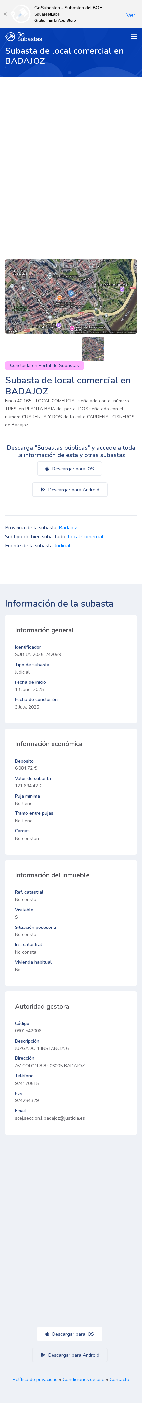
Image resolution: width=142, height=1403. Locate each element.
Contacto (119, 1379)
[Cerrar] (5, 14)
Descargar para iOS (72, 468)
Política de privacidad (35, 1379)
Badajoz (68, 527)
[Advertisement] (71, 152)
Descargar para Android (73, 489)
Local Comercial (85, 536)
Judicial (62, 545)
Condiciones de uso (84, 1379)
